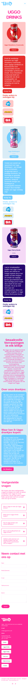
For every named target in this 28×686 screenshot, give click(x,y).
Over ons (5, 656)
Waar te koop (6, 661)
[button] (25, 3)
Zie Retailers (7, 469)
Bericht (3, 592)
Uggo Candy (6, 651)
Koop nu (14, 49)
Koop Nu (7, 91)
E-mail (2, 578)
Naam (2, 563)
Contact (5, 665)
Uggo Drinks (6, 647)
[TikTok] (15, 684)
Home (4, 642)
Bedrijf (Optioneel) (5, 570)
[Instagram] (12, 684)
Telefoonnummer (5, 585)
